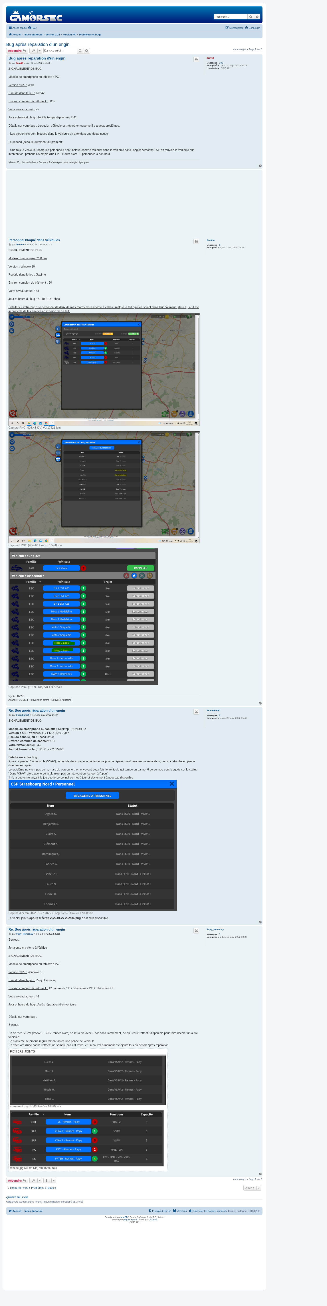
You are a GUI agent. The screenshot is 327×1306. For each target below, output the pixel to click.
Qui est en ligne (17, 1197)
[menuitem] (32, 28)
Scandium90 (213, 710)
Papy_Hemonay (215, 929)
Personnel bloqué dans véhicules (34, 240)
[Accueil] (36, 14)
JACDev (153, 1219)
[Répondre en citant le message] (196, 59)
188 (221, 63)
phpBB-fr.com (130, 1219)
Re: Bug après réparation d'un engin (36, 710)
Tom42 (210, 58)
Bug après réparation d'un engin (37, 44)
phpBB (124, 1217)
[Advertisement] (134, 204)
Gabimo (211, 240)
